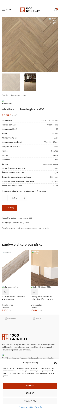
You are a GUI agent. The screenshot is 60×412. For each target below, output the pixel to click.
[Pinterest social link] (30, 3)
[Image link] (16, 337)
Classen (5, 307)
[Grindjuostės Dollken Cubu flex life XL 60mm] (44, 267)
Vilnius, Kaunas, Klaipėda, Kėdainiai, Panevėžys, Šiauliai (29, 358)
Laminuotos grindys (19, 95)
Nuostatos (30, 401)
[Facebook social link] (23, 3)
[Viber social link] (37, 3)
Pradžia (5, 95)
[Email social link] (26, 3)
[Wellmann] (16, 321)
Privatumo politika (26, 407)
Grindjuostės (7, 305)
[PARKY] (44, 321)
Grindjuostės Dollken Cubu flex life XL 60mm (42, 298)
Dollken (34, 307)
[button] (55, 362)
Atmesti (30, 393)
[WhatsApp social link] (33, 3)
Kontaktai (38, 407)
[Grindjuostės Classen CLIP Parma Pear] (15, 267)
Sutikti (30, 385)
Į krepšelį (9, 208)
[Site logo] (30, 9)
